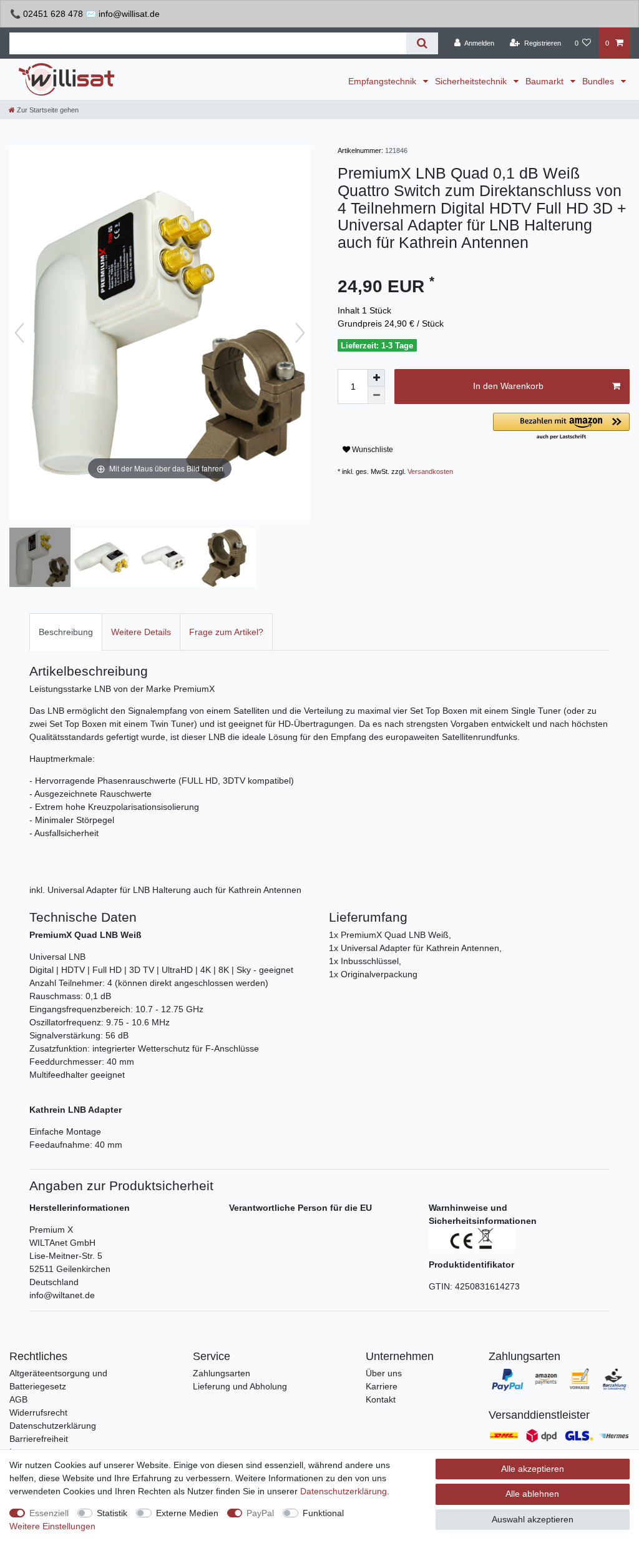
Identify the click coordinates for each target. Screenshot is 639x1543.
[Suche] (422, 43)
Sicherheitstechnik (472, 81)
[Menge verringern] (376, 395)
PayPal (260, 1513)
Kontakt (381, 1399)
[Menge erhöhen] (376, 378)
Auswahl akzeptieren (532, 1519)
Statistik (112, 1513)
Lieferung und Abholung (240, 1386)
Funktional (323, 1513)
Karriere (382, 1386)
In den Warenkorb (508, 386)
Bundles (599, 81)
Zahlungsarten (221, 1373)
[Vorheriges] (19, 332)
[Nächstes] (300, 332)
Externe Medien (187, 1513)
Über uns (384, 1373)
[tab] (65, 631)
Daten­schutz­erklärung (343, 1491)
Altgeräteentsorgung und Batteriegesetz (58, 1379)
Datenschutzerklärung (52, 1426)
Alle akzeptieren (532, 1469)
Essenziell (49, 1513)
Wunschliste (371, 449)
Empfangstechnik (383, 81)
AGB (18, 1399)
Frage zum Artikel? (226, 632)
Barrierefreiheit (38, 1439)
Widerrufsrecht (38, 1412)
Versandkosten (430, 471)
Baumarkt (545, 81)
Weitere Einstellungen (52, 1526)
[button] (561, 427)
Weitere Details (141, 632)
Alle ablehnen (532, 1494)
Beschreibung (66, 632)
